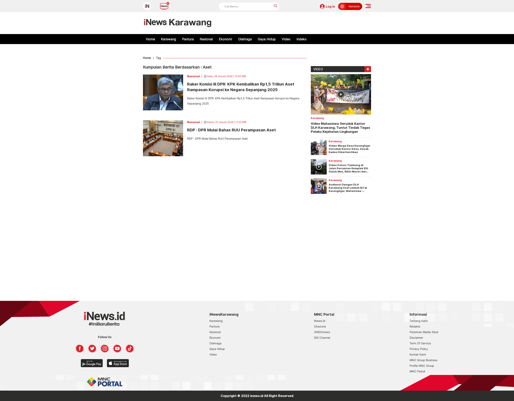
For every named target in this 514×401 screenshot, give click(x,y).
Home (150, 39)
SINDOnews (322, 332)
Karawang (168, 39)
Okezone (320, 326)
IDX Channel (322, 337)
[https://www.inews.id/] (177, 23)
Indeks (301, 39)
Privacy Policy (419, 349)
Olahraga (245, 39)
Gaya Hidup (267, 39)
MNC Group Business (423, 360)
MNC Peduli (417, 371)
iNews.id (319, 320)
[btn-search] (275, 5)
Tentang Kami (419, 320)
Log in (330, 6)
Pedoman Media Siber (424, 332)
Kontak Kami (418, 354)
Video (286, 39)
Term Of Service (420, 343)
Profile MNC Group (422, 365)
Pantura (188, 39)
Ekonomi (225, 39)
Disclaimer (416, 337)
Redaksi (415, 326)
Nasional (206, 39)
